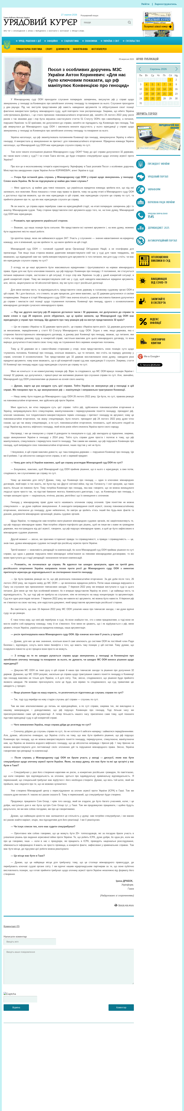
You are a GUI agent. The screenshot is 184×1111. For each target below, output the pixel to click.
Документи (62, 49)
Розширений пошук (89, 15)
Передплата (40, 31)
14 (164, 89)
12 (152, 89)
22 (170, 93)
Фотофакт (64, 31)
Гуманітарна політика (29, 49)
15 (170, 89)
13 (158, 89)
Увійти (145, 4)
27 (158, 98)
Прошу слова (78, 31)
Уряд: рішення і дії (30, 41)
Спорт (49, 49)
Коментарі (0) (12, 926)
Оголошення (19, 31)
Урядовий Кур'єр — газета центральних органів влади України (40, 17)
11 (146, 89)
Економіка (91, 41)
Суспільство (133, 41)
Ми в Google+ (151, 356)
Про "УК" (7, 31)
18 (146, 93)
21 (164, 93)
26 (152, 98)
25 (146, 98)
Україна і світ (111, 41)
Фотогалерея (99, 49)
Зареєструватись (166, 4)
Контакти (53, 31)
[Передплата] (158, 149)
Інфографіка (80, 49)
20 (158, 93)
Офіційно (52, 41)
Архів (30, 31)
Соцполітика (71, 41)
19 (152, 93)
